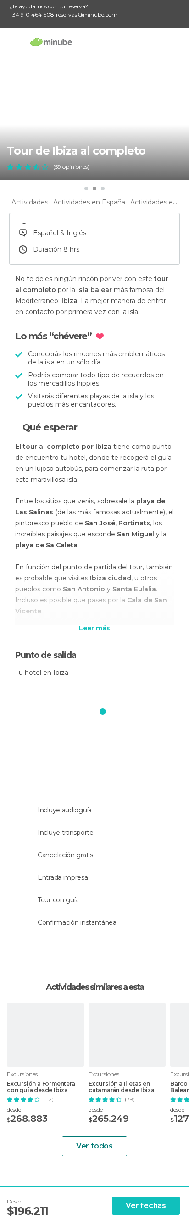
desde (14, 1109)
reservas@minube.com (86, 14)
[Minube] (51, 41)
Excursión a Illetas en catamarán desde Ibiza (122, 1087)
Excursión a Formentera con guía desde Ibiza (41, 1087)
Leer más (94, 628)
